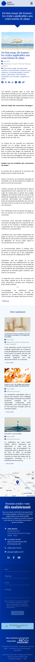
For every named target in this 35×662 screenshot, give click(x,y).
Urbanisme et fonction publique (19, 648)
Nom (6, 569)
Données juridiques (15, 659)
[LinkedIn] (8, 557)
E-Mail (7, 583)
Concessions (7, 68)
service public (14, 76)
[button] (17, 482)
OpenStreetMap (31, 495)
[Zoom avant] (33, 472)
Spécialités (17, 650)
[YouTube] (19, 557)
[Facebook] (14, 557)
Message (8, 589)
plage (14, 68)
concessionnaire (13, 70)
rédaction (4, 72)
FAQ (25, 659)
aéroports (23, 70)
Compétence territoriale (10, 646)
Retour (5, 301)
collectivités (11, 74)
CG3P (17, 74)
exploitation (5, 76)
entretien (23, 74)
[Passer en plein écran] (33, 478)
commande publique (16, 72)
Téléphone (8, 576)
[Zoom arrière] (33, 475)
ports (29, 70)
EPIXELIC (29, 655)
